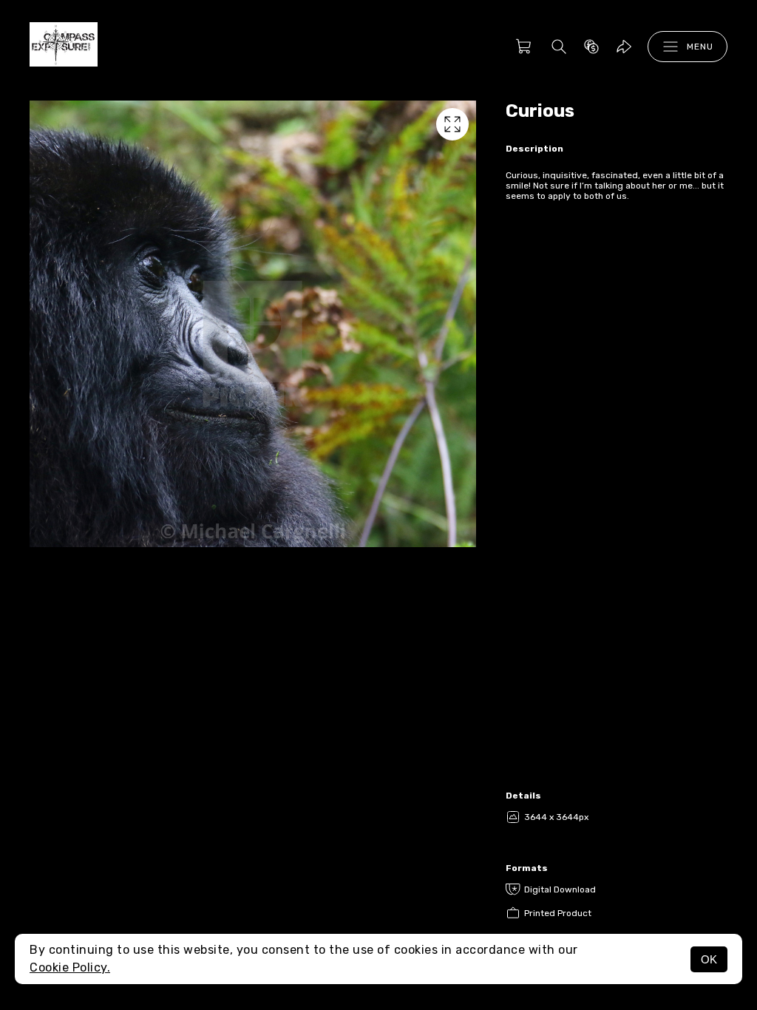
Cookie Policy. (70, 967)
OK (709, 959)
